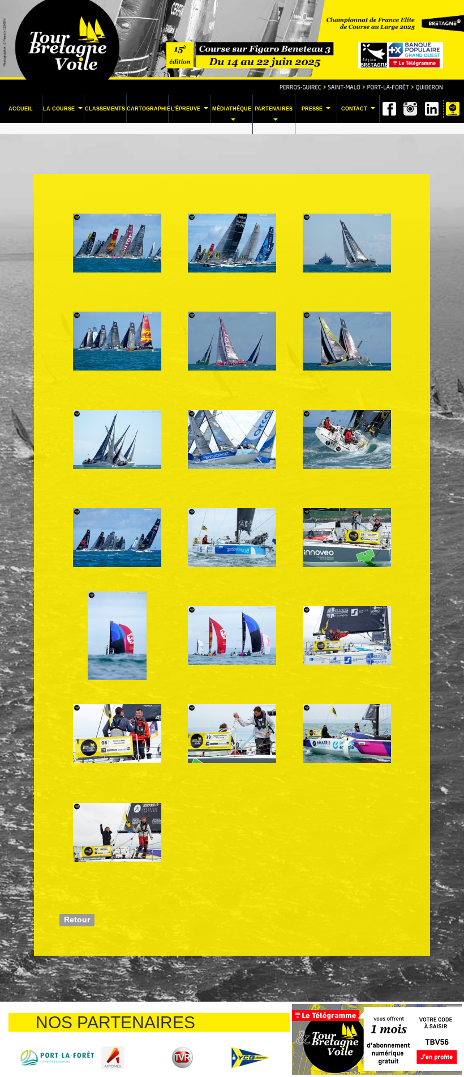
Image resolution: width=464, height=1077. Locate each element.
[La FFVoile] (43, 1057)
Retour (77, 919)
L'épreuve (190, 112)
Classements (105, 109)
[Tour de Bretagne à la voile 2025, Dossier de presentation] (452, 109)
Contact (359, 112)
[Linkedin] (432, 109)
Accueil (20, 109)
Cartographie (148, 109)
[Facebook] (389, 109)
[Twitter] (410, 109)
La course (63, 112)
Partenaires (274, 117)
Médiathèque (231, 117)
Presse (317, 112)
